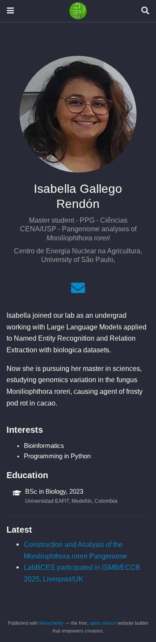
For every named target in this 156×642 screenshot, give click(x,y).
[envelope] (78, 290)
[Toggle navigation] (10, 10)
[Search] (145, 11)
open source (103, 623)
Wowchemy (51, 623)
